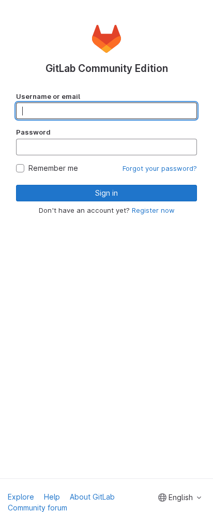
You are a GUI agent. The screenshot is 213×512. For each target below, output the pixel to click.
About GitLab (92, 496)
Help (52, 496)
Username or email (48, 96)
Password (33, 132)
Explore (21, 496)
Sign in (106, 192)
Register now (153, 210)
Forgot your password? (160, 168)
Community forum (37, 507)
